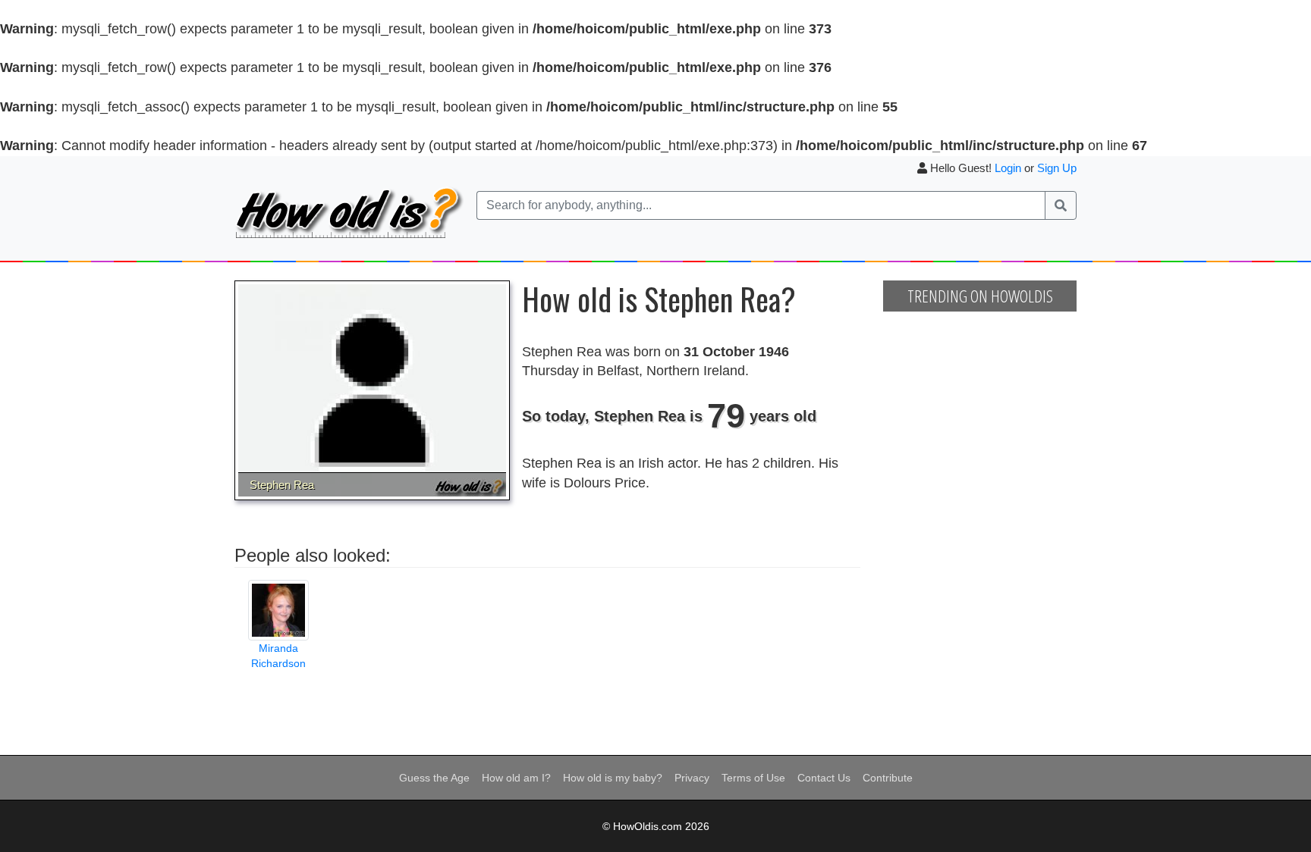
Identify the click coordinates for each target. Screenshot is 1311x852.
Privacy (691, 778)
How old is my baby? (612, 778)
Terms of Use (753, 778)
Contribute (888, 778)
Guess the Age (434, 778)
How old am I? (516, 778)
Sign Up (1057, 167)
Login (1008, 167)
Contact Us (823, 778)
